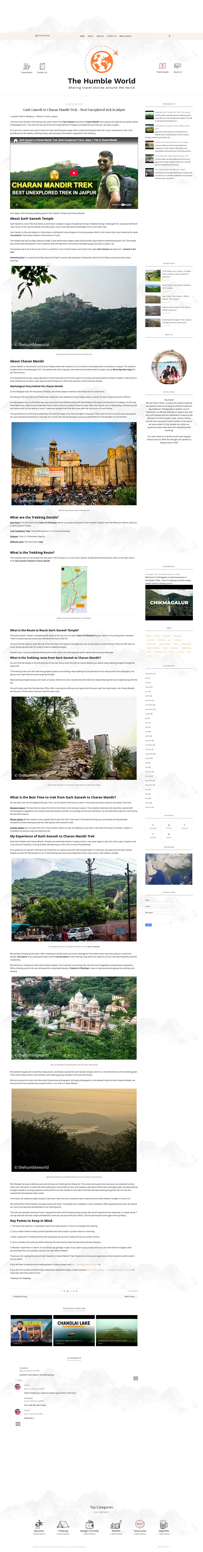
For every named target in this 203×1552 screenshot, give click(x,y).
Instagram (153, 828)
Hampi (149, 652)
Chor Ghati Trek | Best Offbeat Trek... (71, 1342)
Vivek (27, 1385)
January (148, 776)
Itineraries (178, 640)
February (148, 700)
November (149, 705)
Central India (185, 644)
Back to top (163, 1547)
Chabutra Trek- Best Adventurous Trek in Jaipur (171, 142)
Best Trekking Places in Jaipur (84, 1264)
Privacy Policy (125, 36)
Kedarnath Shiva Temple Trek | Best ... (28, 1342)
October (148, 749)
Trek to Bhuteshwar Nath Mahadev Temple (170, 169)
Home (82, 36)
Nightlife (181, 652)
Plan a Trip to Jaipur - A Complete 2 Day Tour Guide (109, 1270)
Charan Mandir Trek (74, 104)
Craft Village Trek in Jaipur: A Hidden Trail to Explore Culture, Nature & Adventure (176, 274)
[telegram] (68, 1291)
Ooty (189, 652)
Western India (151, 644)
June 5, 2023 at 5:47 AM (33, 1414)
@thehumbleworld (59, 1547)
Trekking (157, 636)
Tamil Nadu (175, 648)
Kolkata (172, 652)
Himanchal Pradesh (153, 648)
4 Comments (133, 1291)
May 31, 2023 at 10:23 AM (34, 1389)
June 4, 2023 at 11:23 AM (33, 1401)
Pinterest (153, 837)
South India (151, 640)
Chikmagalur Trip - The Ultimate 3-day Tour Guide (162, 574)
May (146, 727)
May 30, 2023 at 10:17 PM (29, 1371)
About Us (100, 36)
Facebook (184, 828)
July (146, 678)
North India (178, 636)
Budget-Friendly (165, 644)
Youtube (169, 828)
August (147, 687)
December (149, 745)
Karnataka (161, 640)
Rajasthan (166, 636)
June (146, 682)
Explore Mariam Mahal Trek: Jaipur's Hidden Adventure (176, 308)
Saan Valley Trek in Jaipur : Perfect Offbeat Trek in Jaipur (175, 297)
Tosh (157, 656)
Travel (90, 36)
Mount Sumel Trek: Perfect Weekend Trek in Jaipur (176, 286)
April (146, 731)
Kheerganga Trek (160, 652)
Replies (19, 1380)
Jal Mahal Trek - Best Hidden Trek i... (114, 1342)
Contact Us (111, 36)
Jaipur (149, 636)
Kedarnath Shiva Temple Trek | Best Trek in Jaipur (172, 112)
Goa (169, 640)
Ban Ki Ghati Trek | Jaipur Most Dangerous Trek (171, 156)
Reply (135, 1378)
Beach (176, 644)
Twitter (168, 837)
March (147, 696)
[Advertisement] (70, 16)
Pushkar (149, 656)
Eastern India (186, 648)
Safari (165, 648)
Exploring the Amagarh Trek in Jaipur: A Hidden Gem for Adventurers (177, 321)
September (149, 674)
